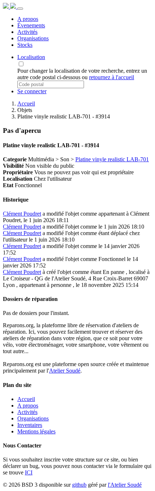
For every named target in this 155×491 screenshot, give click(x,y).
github (79, 485)
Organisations (33, 418)
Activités (27, 412)
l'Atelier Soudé (125, 485)
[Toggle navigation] (20, 9)
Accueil (26, 103)
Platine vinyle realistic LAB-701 (112, 159)
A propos (27, 405)
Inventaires (29, 425)
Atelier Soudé (64, 371)
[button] (31, 57)
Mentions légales (36, 431)
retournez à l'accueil (111, 77)
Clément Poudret (22, 214)
